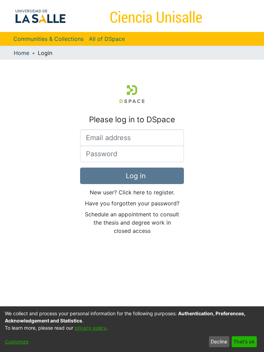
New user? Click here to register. (132, 192)
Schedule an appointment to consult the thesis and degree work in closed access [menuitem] (132, 222)
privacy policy (90, 328)
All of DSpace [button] (107, 38)
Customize (17, 341)
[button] (233, 16)
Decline (219, 341)
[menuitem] (109, 39)
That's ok (244, 341)
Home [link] (21, 52)
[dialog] (132, 329)
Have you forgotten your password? (132, 203)
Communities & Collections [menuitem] (48, 38)
